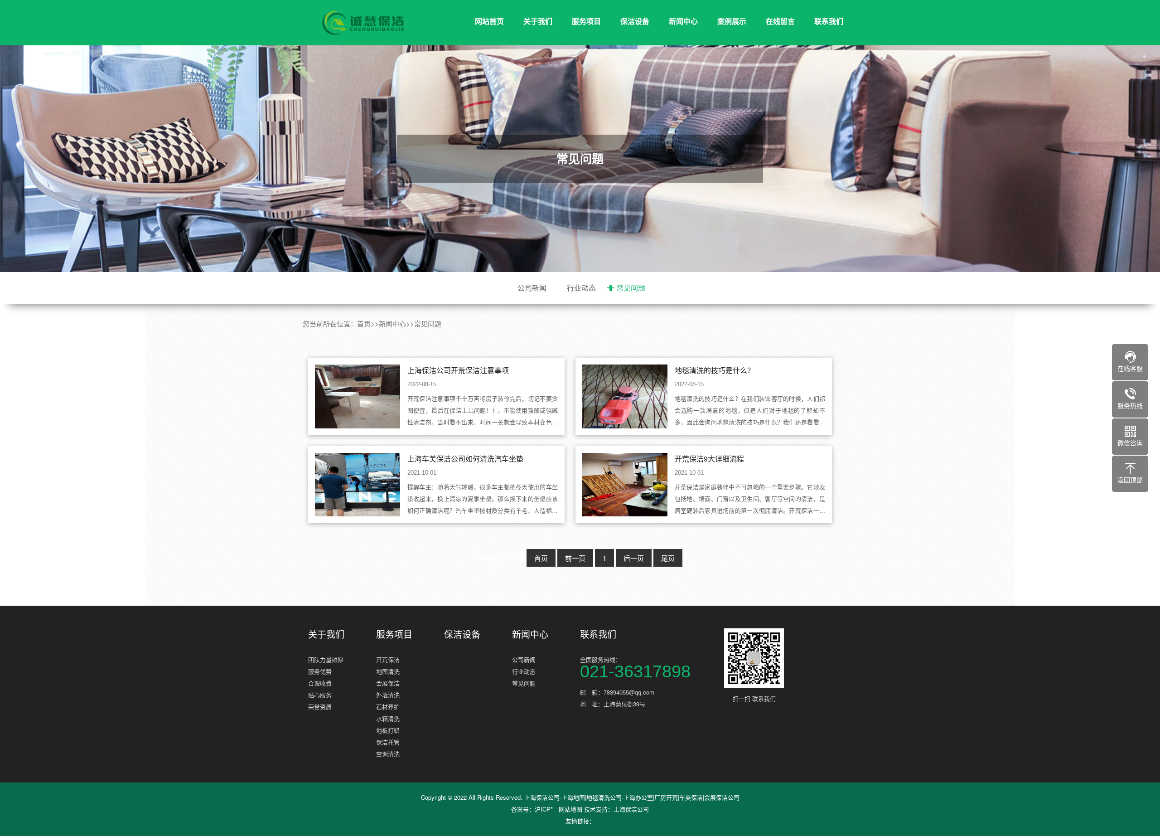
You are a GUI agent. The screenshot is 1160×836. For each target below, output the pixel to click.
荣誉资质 (320, 706)
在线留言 (780, 21)
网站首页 (489, 21)
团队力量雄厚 (325, 659)
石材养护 (388, 706)
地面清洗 (388, 671)
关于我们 (537, 21)
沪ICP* (544, 809)
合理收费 (320, 683)
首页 (364, 323)
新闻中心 (683, 21)
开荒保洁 (388, 659)
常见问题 (630, 287)
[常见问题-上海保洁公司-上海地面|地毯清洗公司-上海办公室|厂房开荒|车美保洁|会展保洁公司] (362, 23)
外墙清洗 (388, 694)
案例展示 (731, 21)
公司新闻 (531, 287)
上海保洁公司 (631, 809)
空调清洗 (388, 753)
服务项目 (586, 21)
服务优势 (320, 671)
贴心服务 (320, 694)
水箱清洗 (388, 718)
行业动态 (581, 287)
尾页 (668, 558)
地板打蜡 (388, 730)
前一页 (575, 558)
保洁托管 (388, 742)
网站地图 (570, 809)
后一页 (634, 558)
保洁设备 (634, 21)
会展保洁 (388, 683)
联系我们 (828, 21)
